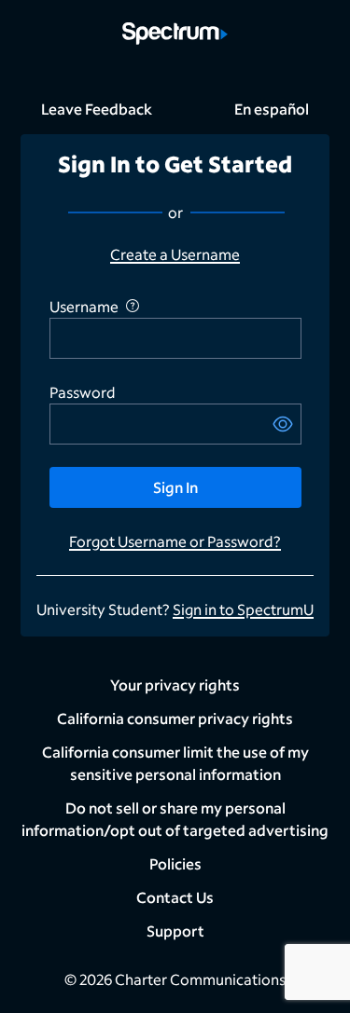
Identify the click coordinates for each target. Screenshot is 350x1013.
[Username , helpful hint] (132, 305)
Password (82, 392)
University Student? (104, 609)
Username (84, 306)
